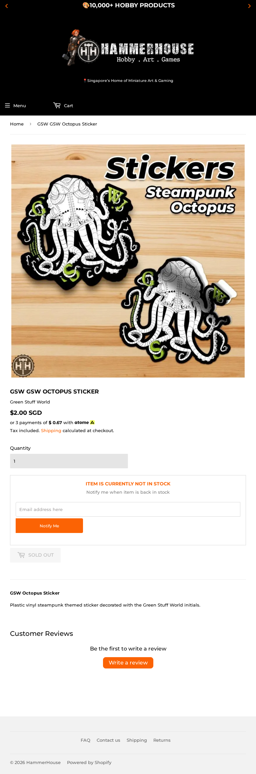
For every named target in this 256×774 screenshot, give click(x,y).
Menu (19, 105)
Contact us (108, 740)
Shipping (51, 430)
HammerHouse (43, 762)
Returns (162, 740)
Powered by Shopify (89, 762)
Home (17, 124)
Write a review (128, 662)
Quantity (20, 448)
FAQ (85, 740)
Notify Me (49, 526)
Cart (68, 105)
